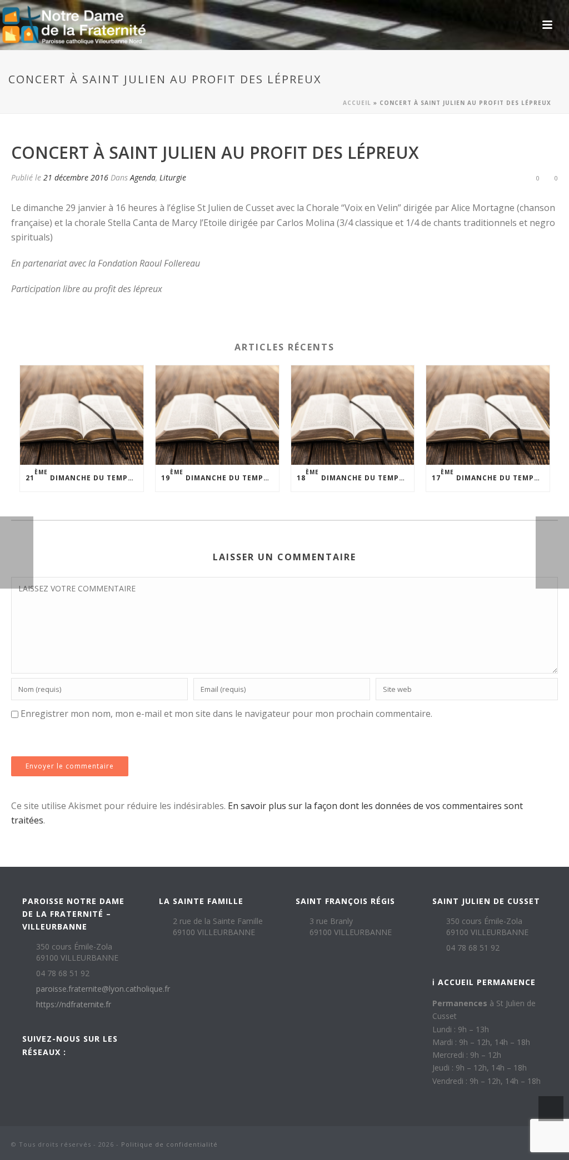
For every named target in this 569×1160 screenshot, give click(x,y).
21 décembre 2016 (75, 177)
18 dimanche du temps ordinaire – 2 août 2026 (356, 475)
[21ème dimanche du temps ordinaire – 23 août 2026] (81, 414)
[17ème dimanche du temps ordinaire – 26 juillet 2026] (488, 414)
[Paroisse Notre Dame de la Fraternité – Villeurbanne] (73, 25)
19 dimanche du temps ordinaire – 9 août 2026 (220, 475)
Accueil (357, 103)
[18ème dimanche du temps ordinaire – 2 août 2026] (353, 414)
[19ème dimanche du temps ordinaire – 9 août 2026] (217, 414)
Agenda (143, 177)
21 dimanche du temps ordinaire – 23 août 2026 (84, 475)
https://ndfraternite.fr (73, 1005)
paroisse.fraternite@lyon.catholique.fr (103, 989)
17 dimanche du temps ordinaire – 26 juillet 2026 (491, 475)
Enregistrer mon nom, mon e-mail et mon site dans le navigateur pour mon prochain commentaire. (226, 713)
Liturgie (172, 177)
